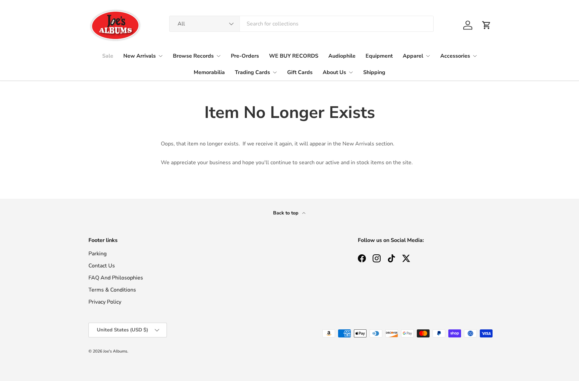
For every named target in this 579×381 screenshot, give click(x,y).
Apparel (413, 56)
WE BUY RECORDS (293, 56)
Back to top (286, 213)
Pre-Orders (245, 56)
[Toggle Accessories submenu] (475, 56)
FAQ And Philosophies (115, 277)
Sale (107, 56)
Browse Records (193, 56)
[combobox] (301, 23)
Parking (97, 253)
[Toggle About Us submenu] (351, 72)
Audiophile (342, 56)
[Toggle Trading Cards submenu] (275, 72)
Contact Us (101, 265)
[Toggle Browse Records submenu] (218, 56)
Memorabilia (209, 72)
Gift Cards (300, 72)
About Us (334, 72)
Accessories (455, 56)
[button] (486, 25)
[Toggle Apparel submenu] (428, 56)
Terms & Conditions (112, 290)
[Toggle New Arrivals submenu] (160, 56)
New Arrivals (139, 56)
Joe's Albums (115, 351)
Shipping (374, 72)
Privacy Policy (104, 302)
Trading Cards (252, 72)
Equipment (379, 56)
